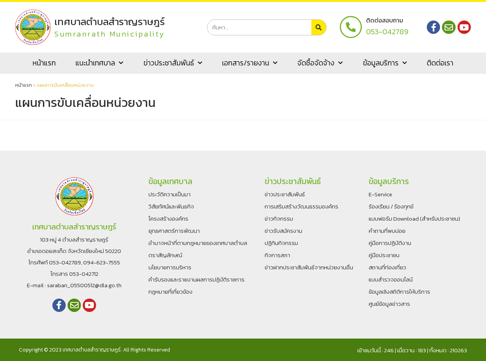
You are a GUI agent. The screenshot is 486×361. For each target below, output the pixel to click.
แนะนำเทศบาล (95, 62)
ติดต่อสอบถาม (384, 20)
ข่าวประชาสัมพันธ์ (169, 62)
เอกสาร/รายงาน (245, 62)
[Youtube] (464, 27)
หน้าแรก (44, 62)
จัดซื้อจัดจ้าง (316, 62)
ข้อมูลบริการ (381, 62)
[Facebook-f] (433, 27)
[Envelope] (448, 27)
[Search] (318, 27)
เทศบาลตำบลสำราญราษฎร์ (109, 21)
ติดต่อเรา (440, 62)
